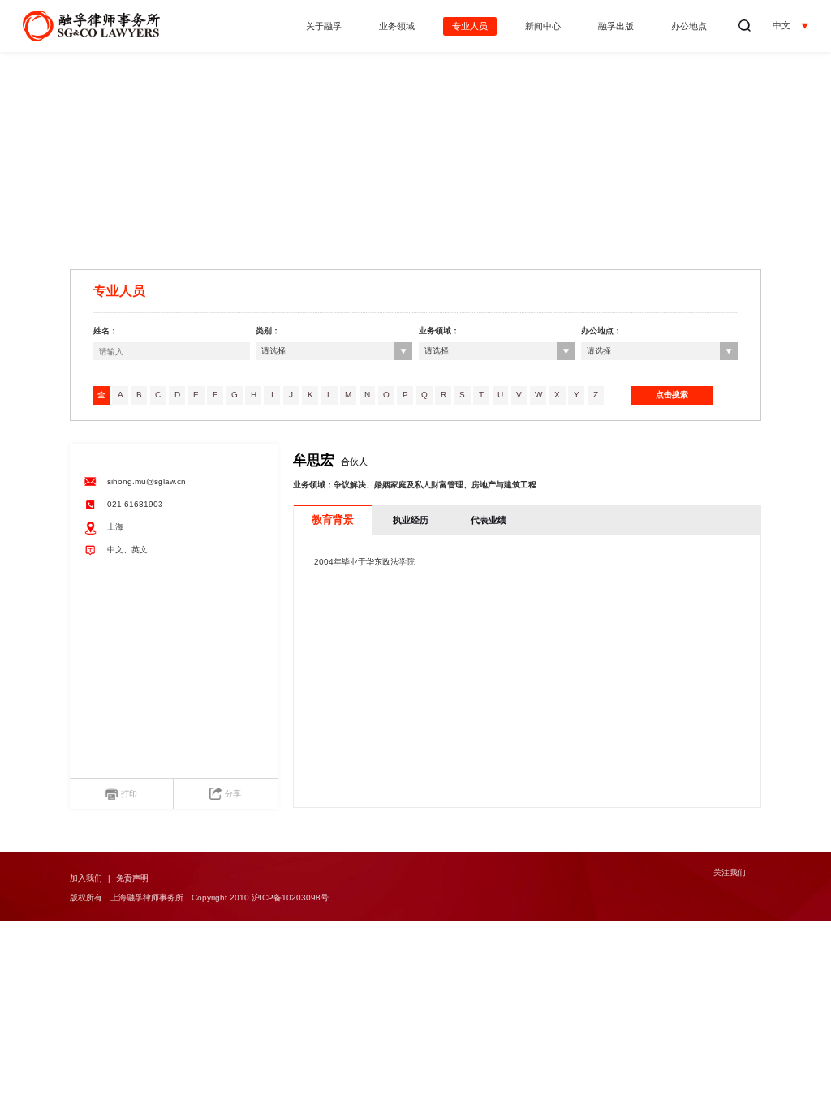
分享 (233, 793)
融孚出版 (616, 26)
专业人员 (470, 26)
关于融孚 (324, 26)
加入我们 (86, 878)
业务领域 (397, 26)
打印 (129, 793)
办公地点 (689, 26)
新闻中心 (543, 26)
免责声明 (132, 878)
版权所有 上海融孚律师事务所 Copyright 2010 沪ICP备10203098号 (199, 897)
